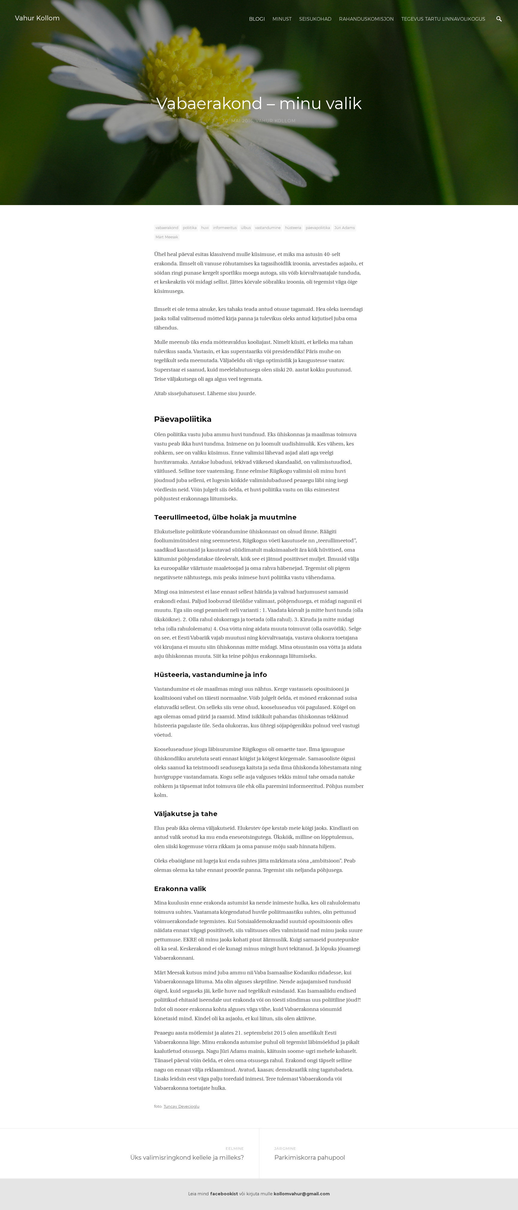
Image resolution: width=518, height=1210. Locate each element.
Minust (282, 19)
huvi (205, 228)
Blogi (257, 19)
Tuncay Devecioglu (181, 1107)
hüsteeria (293, 228)
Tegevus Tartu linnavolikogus (443, 19)
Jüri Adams (345, 228)
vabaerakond (167, 228)
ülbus (246, 228)
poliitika (190, 228)
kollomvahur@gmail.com (302, 1194)
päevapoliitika (318, 228)
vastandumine (268, 228)
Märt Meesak (167, 237)
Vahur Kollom (37, 18)
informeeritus (225, 228)
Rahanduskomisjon (366, 19)
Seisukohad (315, 19)
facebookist (224, 1194)
